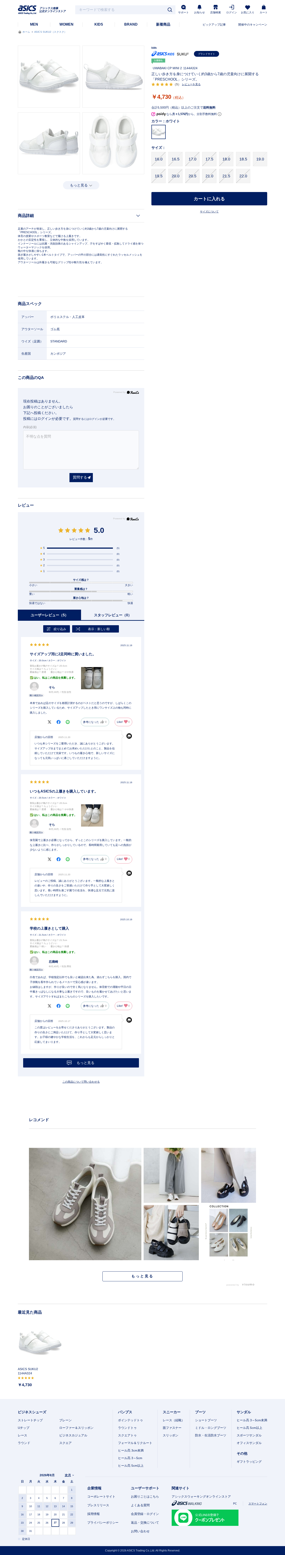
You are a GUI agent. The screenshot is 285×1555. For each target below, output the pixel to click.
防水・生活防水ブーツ (210, 1435)
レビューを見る (191, 84)
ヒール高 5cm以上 (131, 1465)
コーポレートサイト (101, 1496)
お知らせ (199, 12)
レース (22, 1435)
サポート (183, 12)
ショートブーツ (206, 1420)
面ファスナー (172, 1428)
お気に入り (247, 12)
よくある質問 (140, 1505)
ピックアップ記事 (214, 24)
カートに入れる (209, 198)
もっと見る (79, 185)
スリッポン (170, 1435)
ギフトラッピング (249, 1461)
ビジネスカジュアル (73, 1435)
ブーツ (200, 1412)
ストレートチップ (30, 1420)
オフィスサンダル (249, 1443)
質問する (80, 477)
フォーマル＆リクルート (135, 1443)
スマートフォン (257, 1503)
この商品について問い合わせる (81, 1081)
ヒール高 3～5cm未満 (252, 1420)
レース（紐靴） (174, 1420)
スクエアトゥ (127, 1435)
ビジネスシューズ (32, 1412)
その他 (242, 1453)
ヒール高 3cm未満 (131, 1450)
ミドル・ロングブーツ (210, 1428)
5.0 (99, 530)
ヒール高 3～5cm (130, 1458)
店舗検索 (215, 12)
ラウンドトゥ (127, 1428)
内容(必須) (30, 427)
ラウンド (24, 1443)
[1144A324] (40, 1343)
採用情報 (93, 1514)
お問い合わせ (140, 1531)
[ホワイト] (49, 77)
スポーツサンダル (249, 1435)
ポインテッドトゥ (130, 1420)
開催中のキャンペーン (252, 24)
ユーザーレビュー (49, 615)
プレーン (65, 1420)
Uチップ (23, 1428)
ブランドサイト (206, 54)
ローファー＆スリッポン (76, 1428)
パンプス (125, 1412)
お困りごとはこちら (145, 1496)
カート (264, 12)
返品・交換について (145, 1522)
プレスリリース (98, 1505)
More (142, 1276)
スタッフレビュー (113, 615)
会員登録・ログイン (145, 1514)
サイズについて (209, 211)
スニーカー (172, 1412)
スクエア (65, 1443)
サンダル (244, 1412)
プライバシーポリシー (102, 1522)
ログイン (231, 12)
